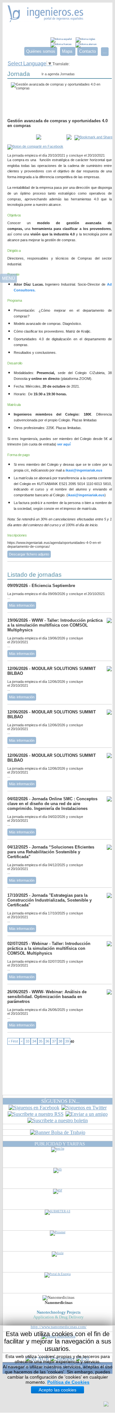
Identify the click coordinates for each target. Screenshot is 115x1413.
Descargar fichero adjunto (29, 554)
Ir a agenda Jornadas (58, 74)
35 (40, 1041)
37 (54, 1041)
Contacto (87, 51)
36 (47, 1041)
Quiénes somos (40, 51)
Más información (21, 605)
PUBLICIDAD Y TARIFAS (59, 1143)
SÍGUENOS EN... (60, 1101)
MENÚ (8, 278)
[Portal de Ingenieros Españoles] (45, 20)
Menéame (20, 137)
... (105, 51)
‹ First (13, 1041)
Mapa (67, 51)
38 (60, 1041)
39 (67, 1041)
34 (34, 1041)
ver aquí (64, 444)
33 (27, 1041)
